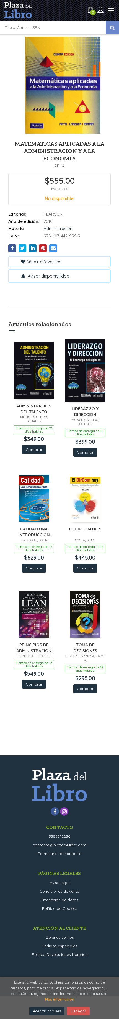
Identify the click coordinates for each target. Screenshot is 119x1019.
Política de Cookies (59, 908)
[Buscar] (112, 27)
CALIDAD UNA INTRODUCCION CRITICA (34, 531)
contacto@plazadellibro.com (59, 844)
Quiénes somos (59, 937)
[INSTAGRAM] (64, 811)
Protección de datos (59, 899)
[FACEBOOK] (55, 811)
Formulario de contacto (59, 853)
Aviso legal (59, 882)
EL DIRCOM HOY (85, 529)
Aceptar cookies (47, 1011)
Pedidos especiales (59, 945)
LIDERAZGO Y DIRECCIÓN (85, 411)
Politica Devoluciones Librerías (59, 954)
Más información (59, 999)
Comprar (34, 449)
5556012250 (60, 836)
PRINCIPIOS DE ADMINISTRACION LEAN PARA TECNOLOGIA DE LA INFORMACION (34, 647)
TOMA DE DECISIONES (85, 647)
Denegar (78, 1011)
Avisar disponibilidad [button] (48, 276)
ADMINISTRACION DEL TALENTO (33, 408)
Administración (58, 228)
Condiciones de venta (59, 891)
